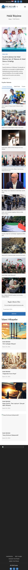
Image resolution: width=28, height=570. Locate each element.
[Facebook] (15, 1)
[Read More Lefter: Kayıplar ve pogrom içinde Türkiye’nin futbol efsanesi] (14, 96)
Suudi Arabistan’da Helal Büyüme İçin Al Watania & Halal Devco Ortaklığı (13, 59)
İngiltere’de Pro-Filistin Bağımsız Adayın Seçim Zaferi (12, 127)
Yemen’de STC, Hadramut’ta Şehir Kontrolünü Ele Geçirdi (13, 255)
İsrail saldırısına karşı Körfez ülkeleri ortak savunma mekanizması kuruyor (12, 169)
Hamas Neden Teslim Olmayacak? (9, 275)
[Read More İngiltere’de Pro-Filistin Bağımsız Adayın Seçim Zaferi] (14, 118)
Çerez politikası (14, 561)
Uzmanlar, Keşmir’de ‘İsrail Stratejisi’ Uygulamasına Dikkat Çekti (13, 234)
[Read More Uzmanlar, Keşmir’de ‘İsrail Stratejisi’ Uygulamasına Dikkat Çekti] (14, 224)
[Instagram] (21, 1)
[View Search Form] (17, 6)
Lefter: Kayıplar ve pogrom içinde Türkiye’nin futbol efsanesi (12, 106)
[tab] (7, 86)
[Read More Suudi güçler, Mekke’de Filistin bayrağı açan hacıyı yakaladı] (14, 138)
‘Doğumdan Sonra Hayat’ (9, 374)
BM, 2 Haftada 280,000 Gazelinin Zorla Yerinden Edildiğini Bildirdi (12, 296)
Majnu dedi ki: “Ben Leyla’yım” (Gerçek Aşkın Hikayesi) (13, 404)
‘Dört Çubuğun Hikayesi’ (9, 344)
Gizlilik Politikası (14, 559)
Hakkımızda (9, 556)
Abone (14, 314)
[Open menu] (25, 6)
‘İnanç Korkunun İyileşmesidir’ (10, 435)
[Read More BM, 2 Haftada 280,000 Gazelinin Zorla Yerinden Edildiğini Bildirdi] (14, 285)
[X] (18, 1)
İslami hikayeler (6, 341)
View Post (6, 78)
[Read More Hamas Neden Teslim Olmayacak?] (14, 265)
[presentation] (14, 331)
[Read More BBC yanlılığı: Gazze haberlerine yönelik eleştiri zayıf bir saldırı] (14, 181)
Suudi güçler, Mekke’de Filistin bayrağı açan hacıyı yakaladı (12, 148)
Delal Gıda (5, 54)
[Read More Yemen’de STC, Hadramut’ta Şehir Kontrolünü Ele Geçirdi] (14, 245)
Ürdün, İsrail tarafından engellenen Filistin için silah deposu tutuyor (12, 212)
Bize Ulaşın (18, 556)
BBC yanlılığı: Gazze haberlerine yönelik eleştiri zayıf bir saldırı (13, 191)
